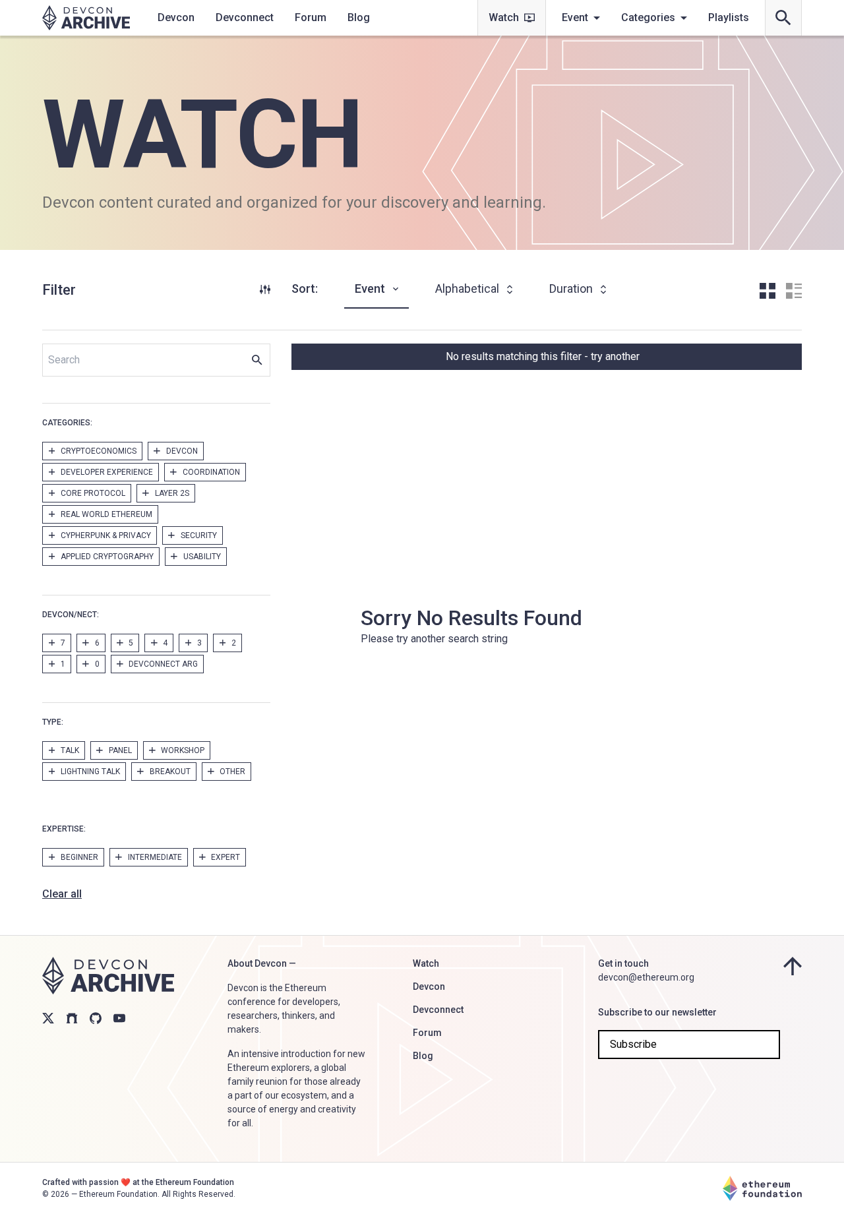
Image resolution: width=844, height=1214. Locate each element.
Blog (358, 17)
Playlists (728, 17)
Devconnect (245, 17)
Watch (504, 17)
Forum (310, 17)
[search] (783, 18)
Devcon (176, 17)
